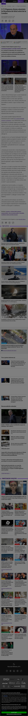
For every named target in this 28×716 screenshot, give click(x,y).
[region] (14, 702)
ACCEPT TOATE (14, 712)
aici (26, 699)
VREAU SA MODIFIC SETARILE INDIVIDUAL (14, 714)
